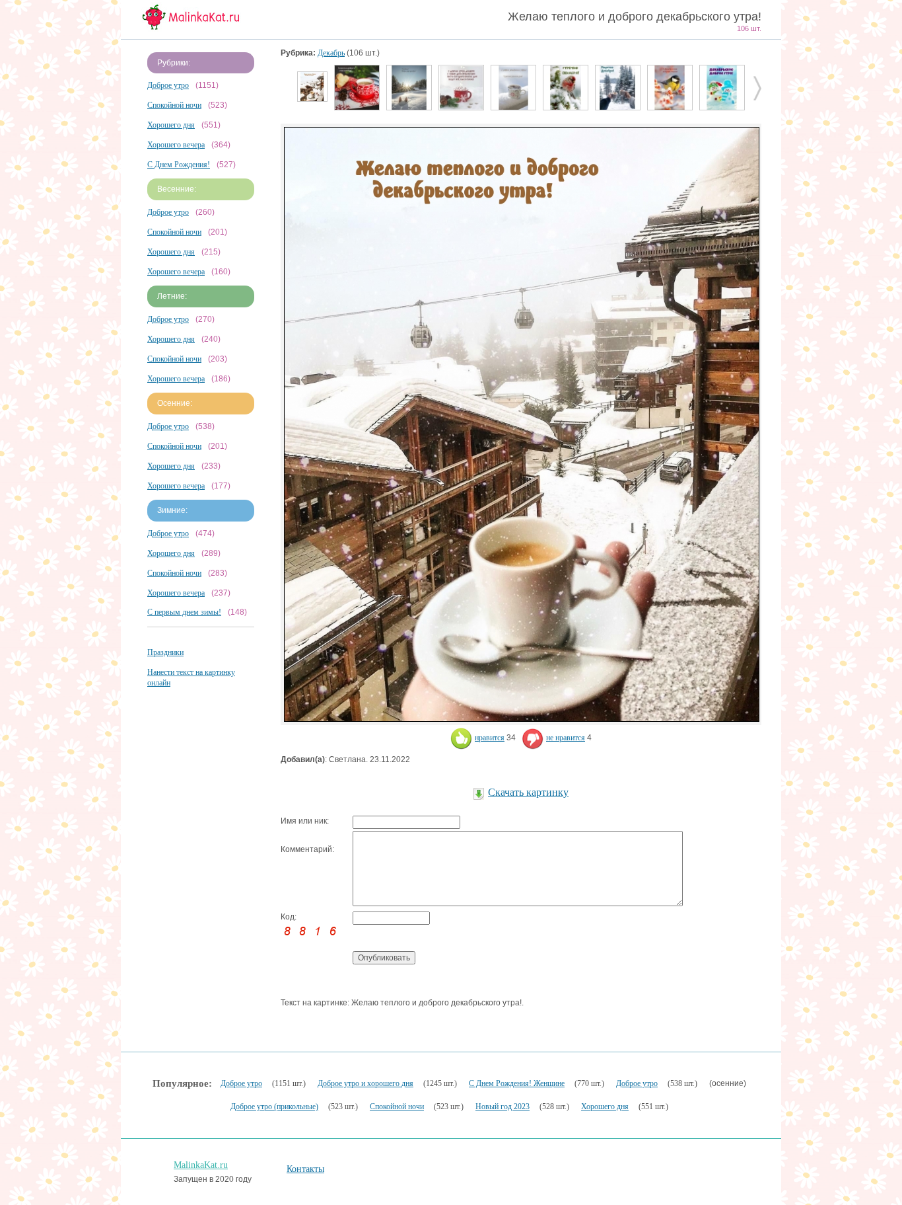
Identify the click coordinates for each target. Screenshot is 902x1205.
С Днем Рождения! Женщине (517, 1083)
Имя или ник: (305, 821)
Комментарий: (307, 849)
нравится (489, 737)
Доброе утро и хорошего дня (365, 1083)
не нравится (565, 737)
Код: (288, 916)
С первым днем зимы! (184, 612)
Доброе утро (168, 85)
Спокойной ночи (174, 105)
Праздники (165, 652)
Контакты (305, 1169)
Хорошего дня (171, 125)
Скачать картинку (528, 792)
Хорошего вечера (176, 144)
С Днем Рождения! (178, 164)
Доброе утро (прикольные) (274, 1106)
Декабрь (331, 53)
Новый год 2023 (502, 1106)
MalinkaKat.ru (201, 1165)
